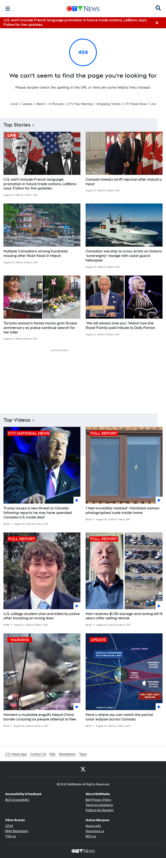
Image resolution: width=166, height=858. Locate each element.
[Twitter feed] (83, 769)
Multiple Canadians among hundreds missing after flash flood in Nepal (35, 253)
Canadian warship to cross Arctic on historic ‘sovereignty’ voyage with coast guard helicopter (124, 255)
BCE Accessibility (17, 800)
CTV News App (16, 754)
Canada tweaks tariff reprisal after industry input (124, 181)
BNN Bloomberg (16, 831)
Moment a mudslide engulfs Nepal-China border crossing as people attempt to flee (39, 717)
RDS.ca (91, 836)
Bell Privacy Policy (98, 800)
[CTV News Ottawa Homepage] (83, 8)
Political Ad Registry (100, 810)
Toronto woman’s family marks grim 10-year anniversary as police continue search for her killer (40, 327)
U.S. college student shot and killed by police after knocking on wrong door (41, 616)
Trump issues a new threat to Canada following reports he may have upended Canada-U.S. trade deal (37, 512)
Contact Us (38, 754)
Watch (40, 104)
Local (14, 104)
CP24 (9, 826)
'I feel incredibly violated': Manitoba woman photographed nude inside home (123, 510)
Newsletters (67, 754)
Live (153, 104)
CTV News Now (135, 104)
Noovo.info (93, 826)
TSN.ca (10, 836)
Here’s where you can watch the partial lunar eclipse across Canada (119, 717)
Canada (26, 104)
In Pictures (56, 104)
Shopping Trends (108, 104)
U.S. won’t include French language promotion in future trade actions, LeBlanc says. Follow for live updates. (40, 184)
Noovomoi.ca (95, 831)
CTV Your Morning (80, 104)
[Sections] (7, 8)
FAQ (52, 754)
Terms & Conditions (99, 805)
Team (83, 754)
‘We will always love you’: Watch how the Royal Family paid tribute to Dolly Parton (120, 325)
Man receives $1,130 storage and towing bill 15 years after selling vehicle (124, 616)
